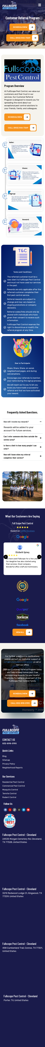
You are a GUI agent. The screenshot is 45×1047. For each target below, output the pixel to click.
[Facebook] (5, 810)
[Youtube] (28, 810)
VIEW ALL (20, 632)
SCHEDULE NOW (20, 27)
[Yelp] (10, 810)
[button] (39, 5)
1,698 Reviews (27, 531)
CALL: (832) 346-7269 (20, 38)
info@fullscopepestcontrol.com (18, 662)
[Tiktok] (14, 810)
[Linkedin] (23, 810)
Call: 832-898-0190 (20, 703)
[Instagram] (19, 810)
